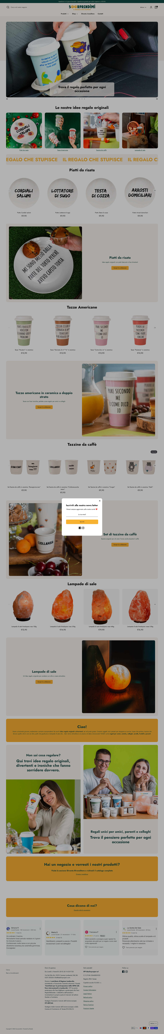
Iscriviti (82, 522)
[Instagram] (83, 528)
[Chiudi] (100, 501)
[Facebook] (80, 528)
